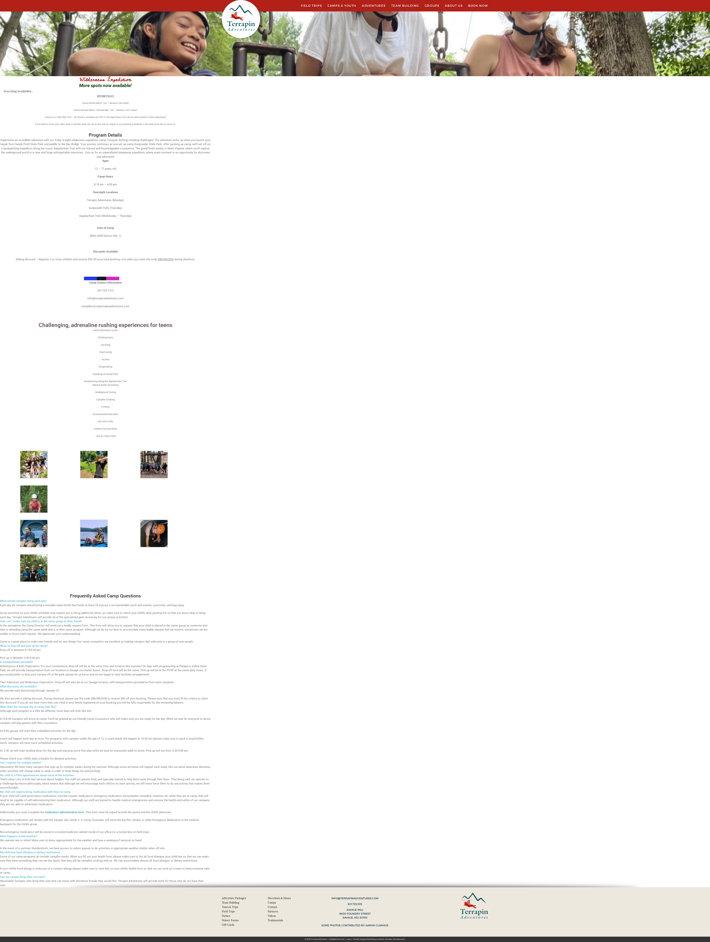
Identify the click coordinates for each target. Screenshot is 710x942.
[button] (105, 601)
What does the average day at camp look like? (28, 707)
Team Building (405, 6)
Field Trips (311, 6)
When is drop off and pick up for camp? (24, 646)
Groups (432, 6)
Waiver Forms (230, 920)
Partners (273, 911)
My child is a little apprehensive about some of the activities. (37, 775)
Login (348, 939)
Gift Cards (228, 924)
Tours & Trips (230, 907)
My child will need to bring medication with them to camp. (35, 792)
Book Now (478, 6)
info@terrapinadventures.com (355, 898)
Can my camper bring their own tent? (22, 877)
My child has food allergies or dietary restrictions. (30, 852)
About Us (454, 6)
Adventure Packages (234, 898)
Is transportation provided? (16, 662)
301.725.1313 (355, 904)
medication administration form (64, 812)
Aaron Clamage (376, 925)
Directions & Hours (279, 898)
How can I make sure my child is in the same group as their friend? (41, 621)
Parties (226, 916)
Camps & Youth (341, 6)
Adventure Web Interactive (395, 939)
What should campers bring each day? (23, 601)
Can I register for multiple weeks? (20, 762)
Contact (272, 907)
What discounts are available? (18, 686)
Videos (272, 916)
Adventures (374, 6)
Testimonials (275, 920)
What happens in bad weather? (18, 836)
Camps (272, 902)
